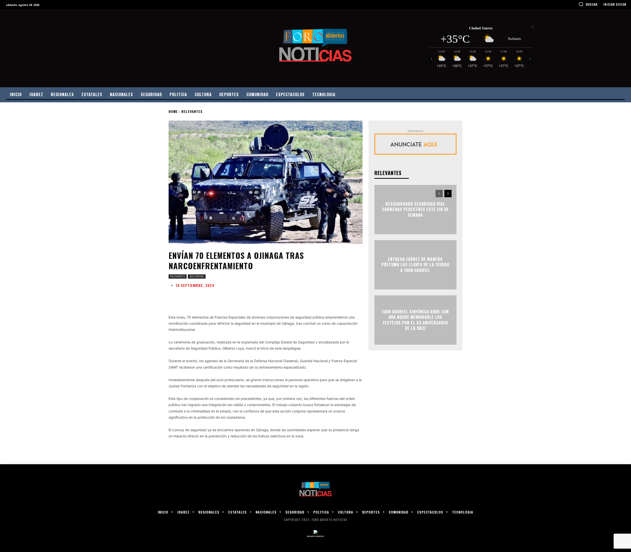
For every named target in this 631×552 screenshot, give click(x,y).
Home (173, 111)
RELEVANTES (192, 111)
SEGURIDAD (196, 276)
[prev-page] (439, 193)
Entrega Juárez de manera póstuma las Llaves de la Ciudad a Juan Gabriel (415, 264)
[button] (587, 4)
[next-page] (448, 193)
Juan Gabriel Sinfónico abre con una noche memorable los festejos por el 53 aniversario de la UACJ (415, 320)
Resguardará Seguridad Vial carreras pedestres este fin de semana (415, 209)
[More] (326, 298)
